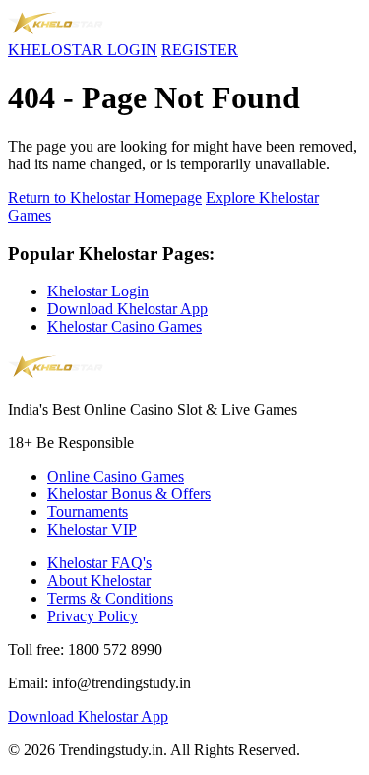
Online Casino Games (115, 476)
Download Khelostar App (127, 308)
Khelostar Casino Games (124, 326)
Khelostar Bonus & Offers (129, 493)
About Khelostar (99, 580)
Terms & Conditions (110, 598)
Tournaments (87, 511)
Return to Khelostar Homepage (105, 197)
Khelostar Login (98, 291)
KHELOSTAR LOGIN (82, 49)
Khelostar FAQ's (99, 562)
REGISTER (199, 49)
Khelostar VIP (92, 529)
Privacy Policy (92, 616)
